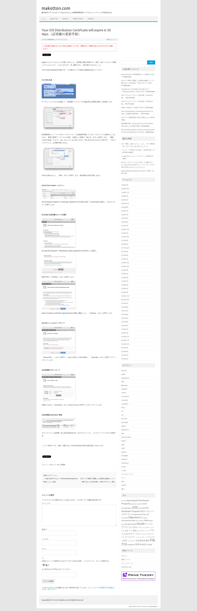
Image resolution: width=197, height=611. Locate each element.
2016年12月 (125, 262)
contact (65, 19)
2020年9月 (124, 233)
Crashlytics (124, 404)
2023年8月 (124, 207)
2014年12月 (125, 336)
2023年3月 (124, 214)
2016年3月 (124, 288)
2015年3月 (124, 325)
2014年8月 (124, 351)
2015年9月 (124, 303)
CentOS (123, 392)
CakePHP (124, 389)
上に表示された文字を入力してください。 (57, 569)
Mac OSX (124, 418)
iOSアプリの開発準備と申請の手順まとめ (135, 117)
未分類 (123, 485)
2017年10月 (125, 248)
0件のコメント (112, 39)
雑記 (122, 489)
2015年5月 (124, 318)
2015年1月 (124, 333)
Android (124, 370)
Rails (122, 444)
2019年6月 (124, 240)
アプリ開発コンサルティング (138, 531)
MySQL (123, 426)
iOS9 (143, 508)
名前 (44, 529)
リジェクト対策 (133, 541)
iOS (51, 464)
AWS (122, 381)
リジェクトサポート (141, 537)
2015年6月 (124, 314)
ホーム (44, 19)
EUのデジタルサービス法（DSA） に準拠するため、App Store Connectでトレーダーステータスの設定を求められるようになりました (138, 164)
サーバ (123, 478)
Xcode (123, 466)
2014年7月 (124, 355)
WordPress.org (126, 567)
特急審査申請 (131, 544)
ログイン (124, 556)
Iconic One (132, 606)
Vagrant (124, 452)
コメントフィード (127, 563)
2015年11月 (125, 296)
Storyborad (128, 524)
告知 (122, 481)
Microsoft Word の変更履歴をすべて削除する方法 (137, 74)
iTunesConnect (137, 514)
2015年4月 (124, 322)
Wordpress (154, 606)
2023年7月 (124, 211)
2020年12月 (125, 229)
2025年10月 (125, 188)
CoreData (124, 400)
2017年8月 (124, 255)
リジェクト (130, 537)
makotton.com (56, 8)
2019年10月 (125, 237)
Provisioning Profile (128, 520)
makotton (50, 39)
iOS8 (139, 508)
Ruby (122, 524)
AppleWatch (125, 378)
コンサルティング (127, 474)
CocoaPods (125, 396)
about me (53, 19)
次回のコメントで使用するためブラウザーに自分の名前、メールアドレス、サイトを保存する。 (76, 561)
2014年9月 (124, 347)
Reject (151, 520)
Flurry (123, 407)
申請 (137, 544)
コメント (46, 503)
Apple (123, 374)
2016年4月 (124, 285)
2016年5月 (124, 281)
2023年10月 (125, 203)
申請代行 (143, 544)
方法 (124, 544)
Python (123, 441)
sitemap (90, 19)
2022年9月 (124, 218)
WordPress (125, 463)
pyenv (137, 520)
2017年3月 (124, 259)
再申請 (142, 541)
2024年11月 (125, 192)
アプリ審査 (124, 530)
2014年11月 (125, 340)
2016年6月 (124, 277)
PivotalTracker (126, 437)
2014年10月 (125, 344)
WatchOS (124, 459)
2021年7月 (124, 225)
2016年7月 (124, 273)
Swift (123, 448)
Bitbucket (124, 385)
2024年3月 (124, 196)
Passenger (144, 518)
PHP (122, 433)
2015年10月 (125, 299)
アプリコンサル (129, 527)
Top (192, 606)
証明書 (62, 464)
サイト (44, 549)
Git (122, 411)
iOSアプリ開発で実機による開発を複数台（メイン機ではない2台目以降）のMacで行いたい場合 (97, 482)
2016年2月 (124, 292)
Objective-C (125, 429)
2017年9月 (124, 251)
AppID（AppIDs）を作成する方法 (132, 107)
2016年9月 (124, 270)
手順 (152, 540)
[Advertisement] (138, 42)
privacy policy (78, 19)
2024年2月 (124, 200)
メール (45, 539)
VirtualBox (124, 455)
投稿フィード (125, 559)
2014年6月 (124, 359)
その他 (123, 470)
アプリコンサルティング (146, 527)
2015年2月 (124, 329)
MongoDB (124, 422)
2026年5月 (124, 185)
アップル (149, 524)
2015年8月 (124, 307)
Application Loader (136, 504)
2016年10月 (125, 266)
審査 (147, 541)
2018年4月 (124, 244)
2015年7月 (124, 310)
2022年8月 (124, 222)
